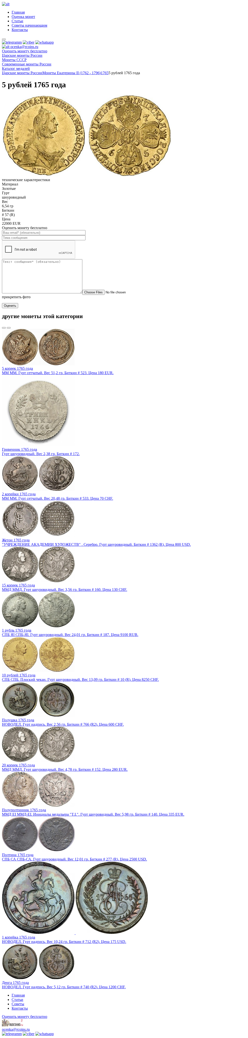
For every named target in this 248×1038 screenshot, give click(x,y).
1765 (104, 73)
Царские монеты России (22, 73)
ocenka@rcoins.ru (16, 1029)
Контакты (20, 30)
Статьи (17, 21)
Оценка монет (23, 17)
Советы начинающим (29, 25)
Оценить (10, 305)
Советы (18, 1004)
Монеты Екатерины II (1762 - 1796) (71, 73)
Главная (18, 12)
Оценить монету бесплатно (24, 51)
